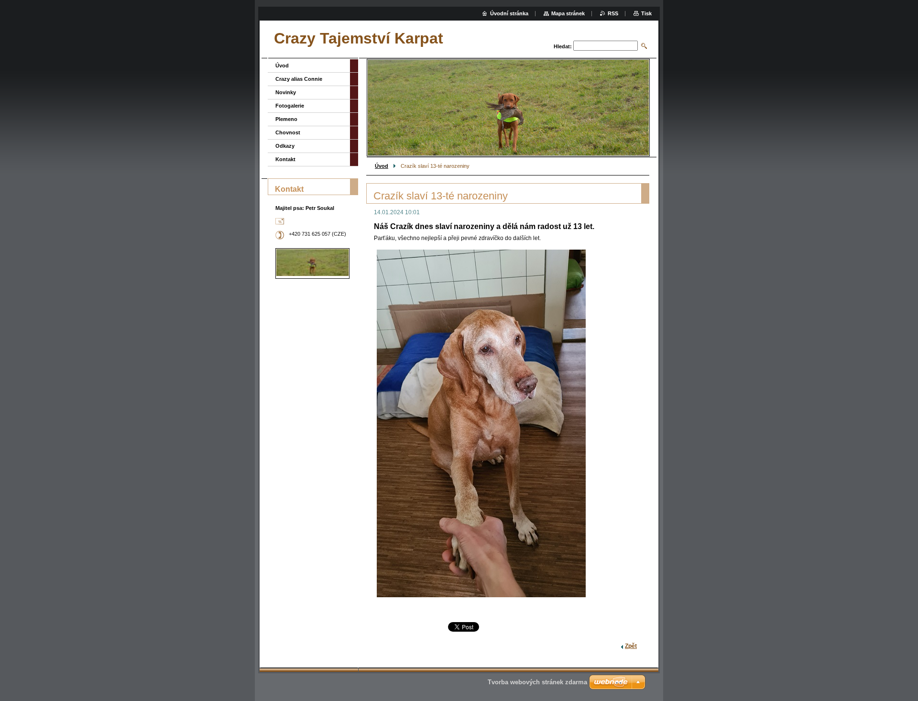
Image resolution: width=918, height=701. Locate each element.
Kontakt (285, 159)
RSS (613, 13)
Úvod (381, 166)
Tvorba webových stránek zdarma (537, 682)
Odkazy (285, 146)
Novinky (285, 92)
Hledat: (563, 46)
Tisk (646, 13)
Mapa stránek (568, 13)
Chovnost (287, 132)
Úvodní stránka (509, 13)
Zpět (631, 646)
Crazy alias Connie (298, 79)
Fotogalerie (289, 106)
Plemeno (286, 119)
